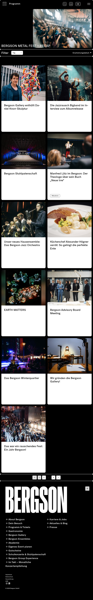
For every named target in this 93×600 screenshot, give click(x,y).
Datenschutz (9, 577)
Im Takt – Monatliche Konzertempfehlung (18, 564)
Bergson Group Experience (23, 558)
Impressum (8, 574)
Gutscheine (14, 550)
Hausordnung (9, 579)
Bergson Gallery (17, 535)
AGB (6, 581)
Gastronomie (15, 531)
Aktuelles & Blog (58, 523)
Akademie (13, 542)
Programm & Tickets (19, 527)
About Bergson (16, 519)
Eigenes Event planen (20, 546)
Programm (14, 3)
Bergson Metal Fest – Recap (25, 45)
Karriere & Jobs (58, 519)
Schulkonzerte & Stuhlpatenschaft (27, 554)
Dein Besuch (15, 523)
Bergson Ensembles (19, 539)
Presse (53, 527)
